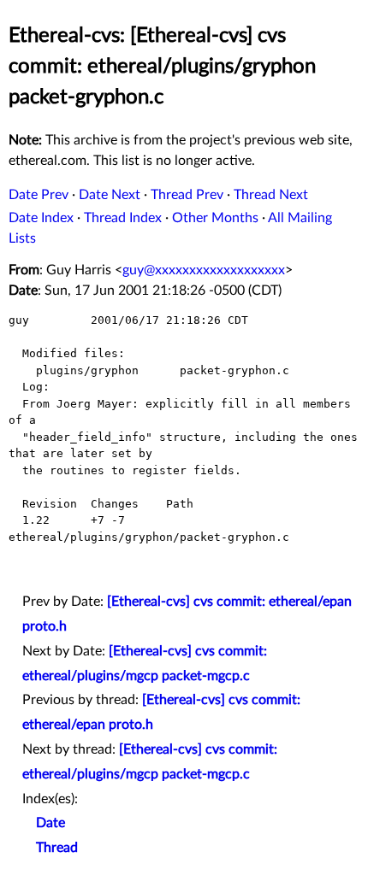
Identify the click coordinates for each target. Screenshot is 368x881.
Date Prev (38, 195)
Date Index (41, 218)
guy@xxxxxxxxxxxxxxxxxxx (203, 270)
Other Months (215, 218)
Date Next (109, 195)
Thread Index (123, 218)
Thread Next (271, 195)
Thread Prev (187, 195)
